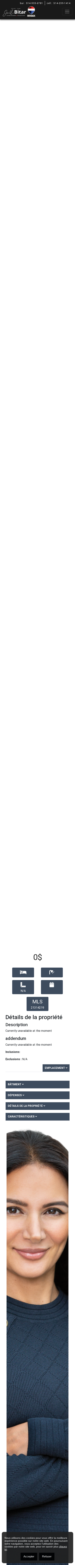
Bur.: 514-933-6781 (31, 3)
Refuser (47, 1556)
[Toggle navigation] (67, 11)
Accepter (28, 1556)
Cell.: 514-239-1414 (58, 3)
